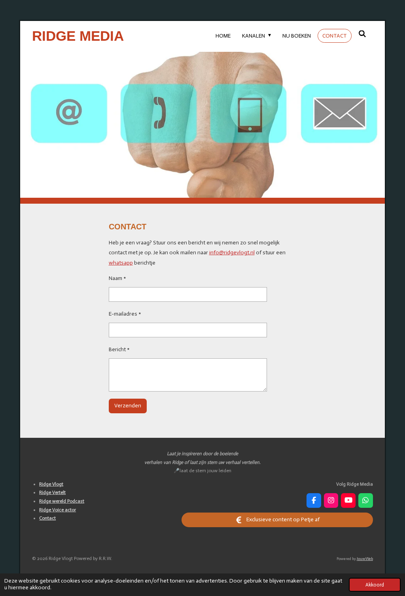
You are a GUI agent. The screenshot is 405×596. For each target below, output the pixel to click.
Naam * (117, 278)
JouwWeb (365, 558)
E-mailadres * (125, 313)
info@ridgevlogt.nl (232, 252)
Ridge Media (78, 36)
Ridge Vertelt (52, 492)
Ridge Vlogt (51, 484)
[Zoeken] (362, 34)
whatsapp (121, 262)
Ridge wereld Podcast (61, 501)
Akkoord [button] (374, 585)
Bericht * (119, 349)
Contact (47, 518)
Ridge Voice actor (57, 510)
